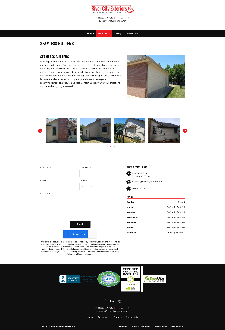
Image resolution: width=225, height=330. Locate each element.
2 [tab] (114, 146)
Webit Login (177, 327)
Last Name (86, 167)
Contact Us (132, 33)
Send (80, 224)
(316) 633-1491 (123, 18)
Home (90, 33)
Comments (45, 193)
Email (43, 180)
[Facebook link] (105, 301)
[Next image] (185, 131)
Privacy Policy (160, 327)
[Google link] (112, 301)
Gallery (118, 33)
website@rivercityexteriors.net (112, 311)
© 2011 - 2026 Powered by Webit (58, 326)
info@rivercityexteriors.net (112, 21)
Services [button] (103, 33)
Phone (84, 180)
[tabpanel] (61, 130)
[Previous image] (40, 131)
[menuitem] (90, 33)
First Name (45, 167)
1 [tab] (110, 146)
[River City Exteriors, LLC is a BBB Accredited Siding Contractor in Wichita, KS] (78, 279)
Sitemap (123, 327)
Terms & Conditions (140, 327)
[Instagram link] (119, 301)
